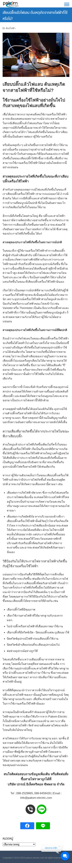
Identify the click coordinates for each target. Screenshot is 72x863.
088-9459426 (42, 793)
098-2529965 (24, 793)
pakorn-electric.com (35, 858)
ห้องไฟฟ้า (10, 28)
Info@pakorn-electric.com (36, 797)
